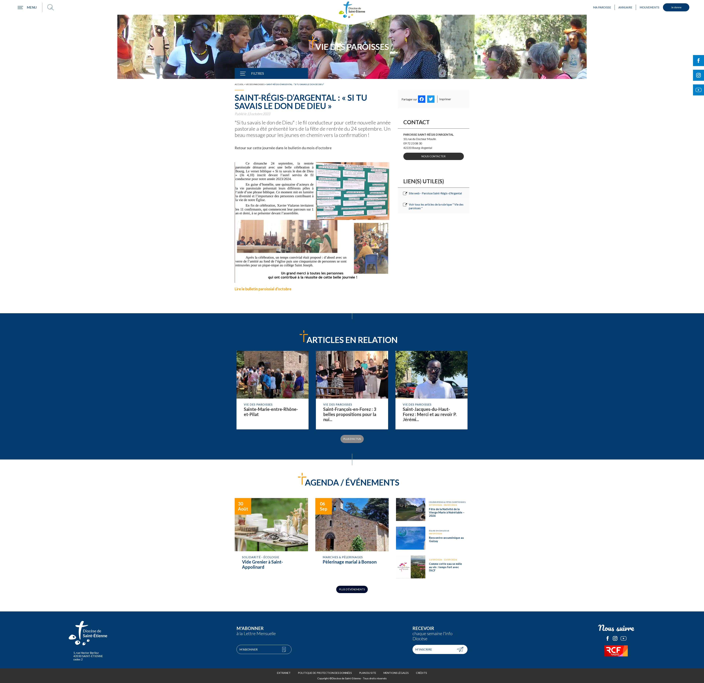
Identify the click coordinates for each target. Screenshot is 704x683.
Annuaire (625, 7)
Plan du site (367, 672)
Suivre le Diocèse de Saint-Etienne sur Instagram (698, 75)
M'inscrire (423, 649)
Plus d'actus (352, 438)
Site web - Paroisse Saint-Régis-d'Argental (435, 193)
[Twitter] (430, 99)
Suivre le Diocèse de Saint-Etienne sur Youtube (698, 89)
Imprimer (445, 99)
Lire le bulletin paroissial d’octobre (263, 289)
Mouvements (649, 7)
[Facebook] (421, 99)
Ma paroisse (602, 7)
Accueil (239, 84)
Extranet (284, 672)
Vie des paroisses (255, 84)
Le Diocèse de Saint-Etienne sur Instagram (615, 638)
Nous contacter (433, 156)
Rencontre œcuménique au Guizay (432, 538)
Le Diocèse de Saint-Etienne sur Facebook (607, 638)
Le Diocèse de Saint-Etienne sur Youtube (623, 638)
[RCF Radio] (616, 650)
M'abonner (248, 649)
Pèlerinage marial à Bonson (352, 538)
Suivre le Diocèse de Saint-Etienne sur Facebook (698, 60)
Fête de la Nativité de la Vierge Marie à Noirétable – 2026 (432, 509)
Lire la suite (272, 390)
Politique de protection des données (325, 672)
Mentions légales (396, 672)
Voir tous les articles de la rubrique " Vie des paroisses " (436, 206)
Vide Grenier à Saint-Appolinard (271, 538)
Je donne (676, 7)
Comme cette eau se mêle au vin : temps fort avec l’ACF (432, 566)
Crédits (421, 672)
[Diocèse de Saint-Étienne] (352, 9)
